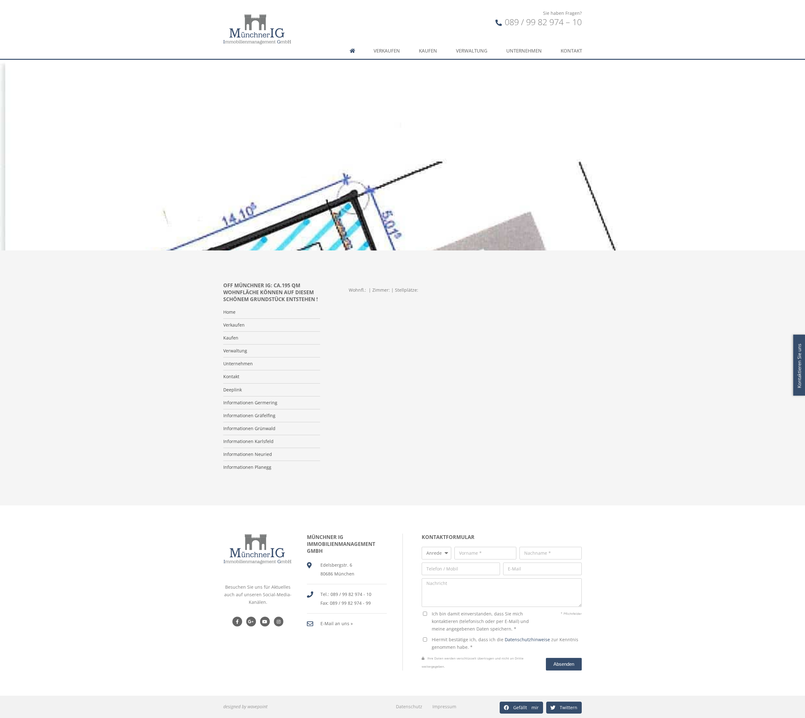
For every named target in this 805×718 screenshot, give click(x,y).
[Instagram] (279, 621)
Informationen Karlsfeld (248, 441)
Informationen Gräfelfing (249, 415)
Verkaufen (387, 51)
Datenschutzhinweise (527, 639)
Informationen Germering (250, 402)
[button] (521, 708)
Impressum (444, 707)
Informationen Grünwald (249, 428)
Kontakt (571, 51)
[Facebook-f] (237, 621)
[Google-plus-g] (251, 621)
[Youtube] (265, 621)
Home (229, 312)
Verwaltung (471, 51)
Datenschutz (409, 707)
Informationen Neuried (247, 454)
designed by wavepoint (245, 707)
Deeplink (232, 389)
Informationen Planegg (247, 467)
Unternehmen (524, 51)
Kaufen (428, 51)
